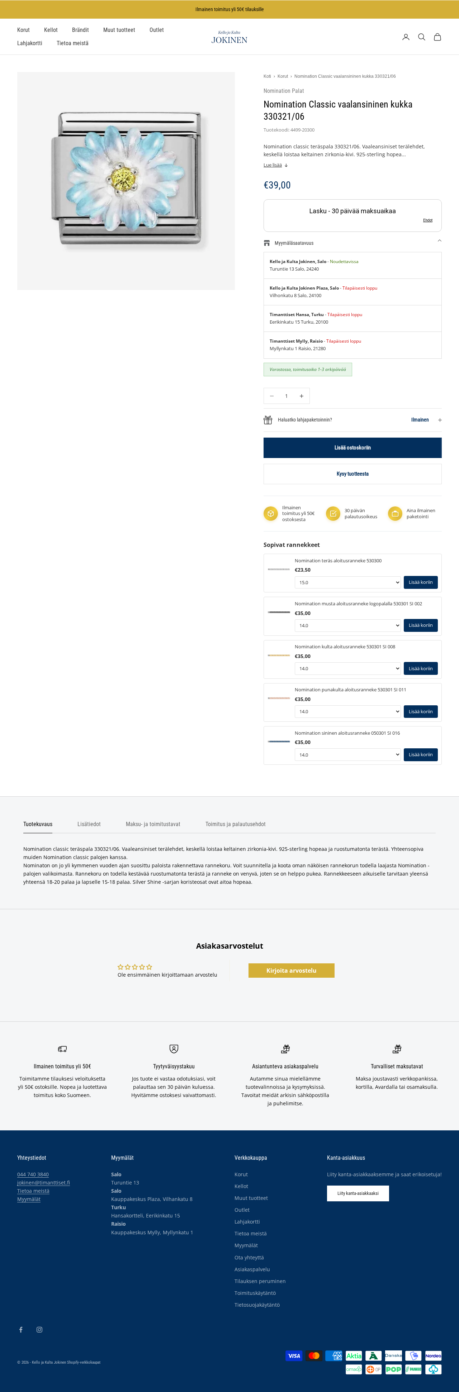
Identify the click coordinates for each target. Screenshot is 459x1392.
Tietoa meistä (73, 43)
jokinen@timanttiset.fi (43, 1182)
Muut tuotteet (119, 30)
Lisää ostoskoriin (353, 447)
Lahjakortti (29, 43)
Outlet (157, 30)
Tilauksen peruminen (260, 1281)
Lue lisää (273, 165)
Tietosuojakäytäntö (257, 1304)
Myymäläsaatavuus (294, 243)
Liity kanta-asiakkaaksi (358, 1193)
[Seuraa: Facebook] (20, 1329)
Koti (267, 76)
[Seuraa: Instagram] (39, 1329)
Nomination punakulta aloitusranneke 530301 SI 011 (350, 690)
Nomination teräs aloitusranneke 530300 (338, 561)
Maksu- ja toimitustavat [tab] (153, 824)
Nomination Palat (284, 91)
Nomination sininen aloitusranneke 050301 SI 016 (347, 733)
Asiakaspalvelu (252, 1269)
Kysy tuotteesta (353, 474)
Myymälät (29, 1199)
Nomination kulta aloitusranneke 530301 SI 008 (345, 647)
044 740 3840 (33, 1174)
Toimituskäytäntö (255, 1292)
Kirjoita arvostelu (291, 970)
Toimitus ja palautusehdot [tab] (235, 824)
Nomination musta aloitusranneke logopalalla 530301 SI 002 (358, 604)
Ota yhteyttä (249, 1257)
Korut (23, 30)
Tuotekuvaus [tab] (37, 824)
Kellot (51, 30)
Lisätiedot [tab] (89, 824)
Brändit (80, 30)
